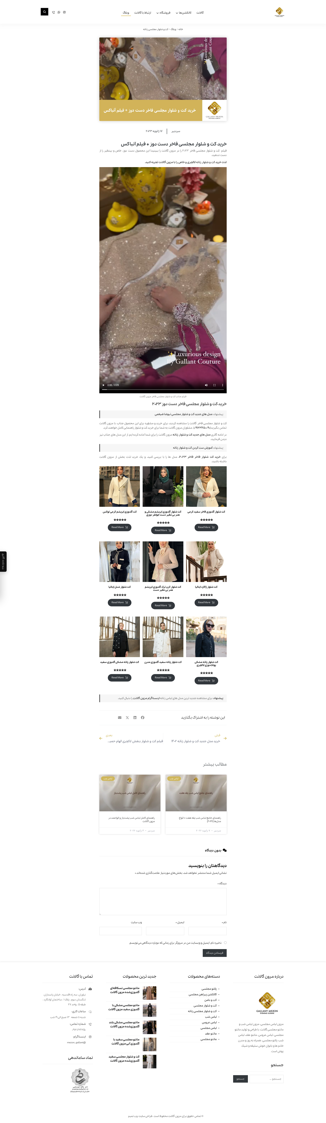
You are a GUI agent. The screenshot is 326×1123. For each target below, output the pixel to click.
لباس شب (211, 1017)
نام (224, 922)
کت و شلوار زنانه (205, 162)
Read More (204, 527)
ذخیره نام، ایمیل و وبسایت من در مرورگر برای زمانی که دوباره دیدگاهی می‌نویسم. (175, 943)
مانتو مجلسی (209, 1039)
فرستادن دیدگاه (214, 953)
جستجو (240, 1079)
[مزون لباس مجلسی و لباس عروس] (279, 12)
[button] (44, 11)
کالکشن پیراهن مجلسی (203, 994)
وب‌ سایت (136, 922)
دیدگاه (222, 883)
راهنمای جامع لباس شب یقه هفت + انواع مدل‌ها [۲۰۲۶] (200, 819)
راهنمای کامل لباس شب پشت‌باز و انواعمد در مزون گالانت (131, 819)
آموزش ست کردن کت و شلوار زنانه (192, 448)
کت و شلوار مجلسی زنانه (202, 1011)
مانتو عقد (211, 1034)
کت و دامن (210, 1000)
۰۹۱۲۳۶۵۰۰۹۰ (202, 428)
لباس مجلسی (209, 1028)
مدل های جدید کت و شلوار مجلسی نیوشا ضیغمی (183, 414)
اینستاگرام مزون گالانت (146, 698)
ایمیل (180, 922)
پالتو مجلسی (209, 989)
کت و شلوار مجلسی (205, 1006)
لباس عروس (209, 1022)
